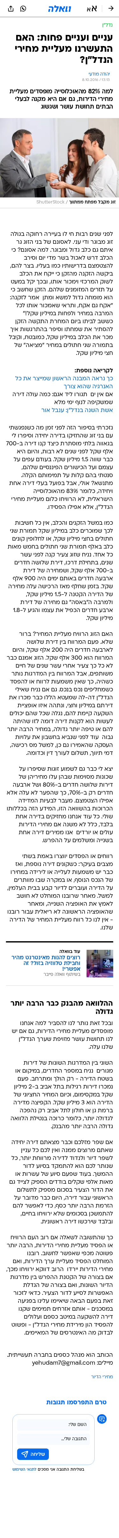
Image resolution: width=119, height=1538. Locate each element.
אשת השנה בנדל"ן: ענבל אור (77, 411)
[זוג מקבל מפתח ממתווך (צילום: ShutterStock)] (59, 163)
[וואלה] (59, 8)
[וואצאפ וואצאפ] (23, 8)
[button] (92, 8)
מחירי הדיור (102, 1377)
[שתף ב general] (10, 8)
